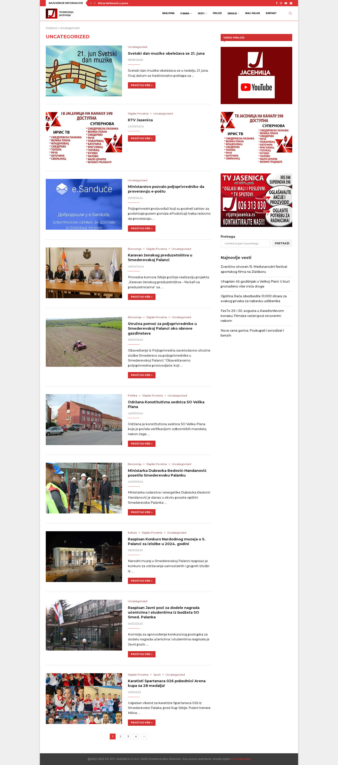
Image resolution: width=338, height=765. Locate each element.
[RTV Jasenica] (84, 137)
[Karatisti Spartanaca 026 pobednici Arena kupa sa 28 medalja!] (84, 698)
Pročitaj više (140, 85)
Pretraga (228, 236)
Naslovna (168, 13)
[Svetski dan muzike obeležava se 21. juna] (84, 71)
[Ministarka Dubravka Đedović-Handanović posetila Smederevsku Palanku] (84, 488)
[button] (91, 3)
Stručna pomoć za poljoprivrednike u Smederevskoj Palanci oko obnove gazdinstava (162, 329)
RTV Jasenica (140, 120)
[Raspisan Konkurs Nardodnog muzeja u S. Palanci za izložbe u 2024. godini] (84, 556)
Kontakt (271, 13)
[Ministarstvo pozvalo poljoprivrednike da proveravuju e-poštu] (84, 204)
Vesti (201, 13)
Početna (51, 27)
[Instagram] (281, 3)
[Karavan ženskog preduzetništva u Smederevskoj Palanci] (84, 272)
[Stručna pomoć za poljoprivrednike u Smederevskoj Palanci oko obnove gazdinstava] (84, 341)
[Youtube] (286, 3)
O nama (184, 13)
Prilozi (217, 13)
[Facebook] (276, 3)
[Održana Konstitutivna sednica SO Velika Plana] (84, 419)
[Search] (290, 13)
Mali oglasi (252, 13)
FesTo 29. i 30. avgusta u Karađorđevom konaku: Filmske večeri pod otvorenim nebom (252, 316)
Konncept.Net (241, 759)
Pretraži (282, 243)
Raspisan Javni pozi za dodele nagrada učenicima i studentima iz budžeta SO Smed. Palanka (164, 612)
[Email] (291, 3)
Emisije (232, 13)
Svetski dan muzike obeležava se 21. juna (166, 53)
